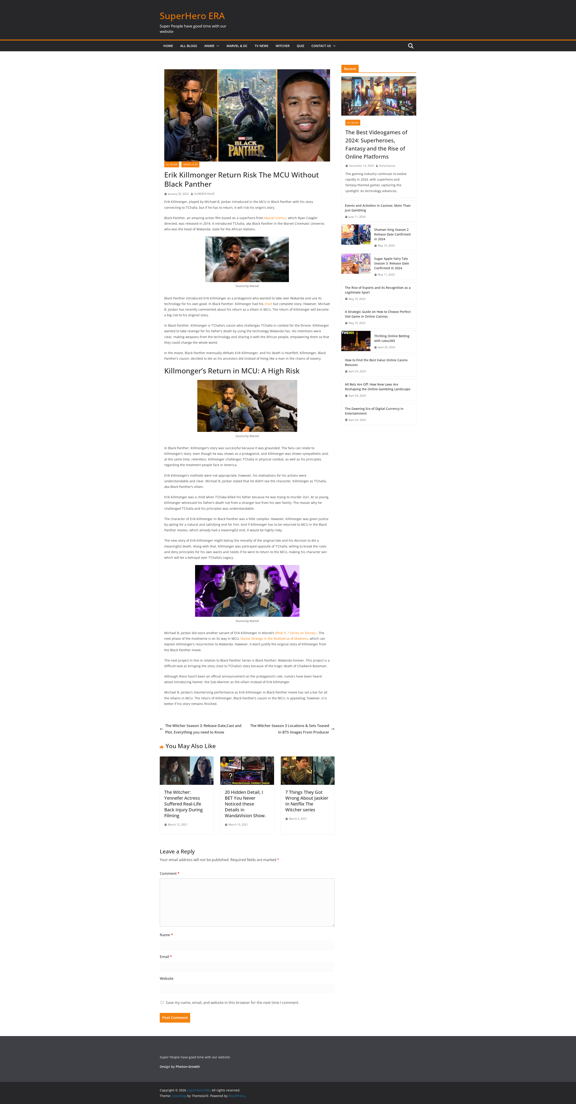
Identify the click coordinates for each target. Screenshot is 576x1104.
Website (166, 978)
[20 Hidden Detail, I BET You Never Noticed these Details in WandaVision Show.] (247, 759)
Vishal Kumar (387, 166)
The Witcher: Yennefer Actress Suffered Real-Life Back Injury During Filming (183, 804)
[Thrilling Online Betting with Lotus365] (356, 341)
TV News (261, 46)
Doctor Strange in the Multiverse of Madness (274, 638)
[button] (216, 46)
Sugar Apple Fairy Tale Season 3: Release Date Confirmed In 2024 (391, 263)
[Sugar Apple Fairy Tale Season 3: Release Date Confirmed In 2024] (356, 267)
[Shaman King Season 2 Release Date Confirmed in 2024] (356, 237)
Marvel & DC (237, 46)
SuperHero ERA (192, 15)
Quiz (300, 46)
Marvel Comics (275, 218)
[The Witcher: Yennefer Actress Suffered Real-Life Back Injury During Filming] (187, 759)
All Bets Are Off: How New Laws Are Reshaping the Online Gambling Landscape (377, 386)
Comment (170, 873)
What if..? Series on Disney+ (296, 633)
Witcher (283, 46)
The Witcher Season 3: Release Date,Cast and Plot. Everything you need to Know (203, 729)
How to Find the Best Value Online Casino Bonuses (376, 362)
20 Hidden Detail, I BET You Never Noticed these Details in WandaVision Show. (245, 804)
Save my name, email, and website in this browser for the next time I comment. (232, 1002)
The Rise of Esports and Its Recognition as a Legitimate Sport (378, 289)
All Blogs (188, 46)
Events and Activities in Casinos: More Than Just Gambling (378, 207)
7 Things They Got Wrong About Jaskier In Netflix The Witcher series (306, 801)
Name (166, 934)
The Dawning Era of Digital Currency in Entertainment (374, 410)
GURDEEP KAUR (204, 194)
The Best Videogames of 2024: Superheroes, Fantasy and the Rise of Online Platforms (376, 144)
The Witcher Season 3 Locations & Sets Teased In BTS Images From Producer (289, 729)
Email (166, 956)
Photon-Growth (188, 1066)
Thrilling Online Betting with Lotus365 (392, 338)
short (268, 304)
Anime (209, 46)
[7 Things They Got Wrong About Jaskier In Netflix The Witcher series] (308, 759)
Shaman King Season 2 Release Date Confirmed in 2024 (392, 234)
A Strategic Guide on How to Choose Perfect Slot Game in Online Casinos (378, 314)
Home (168, 46)
